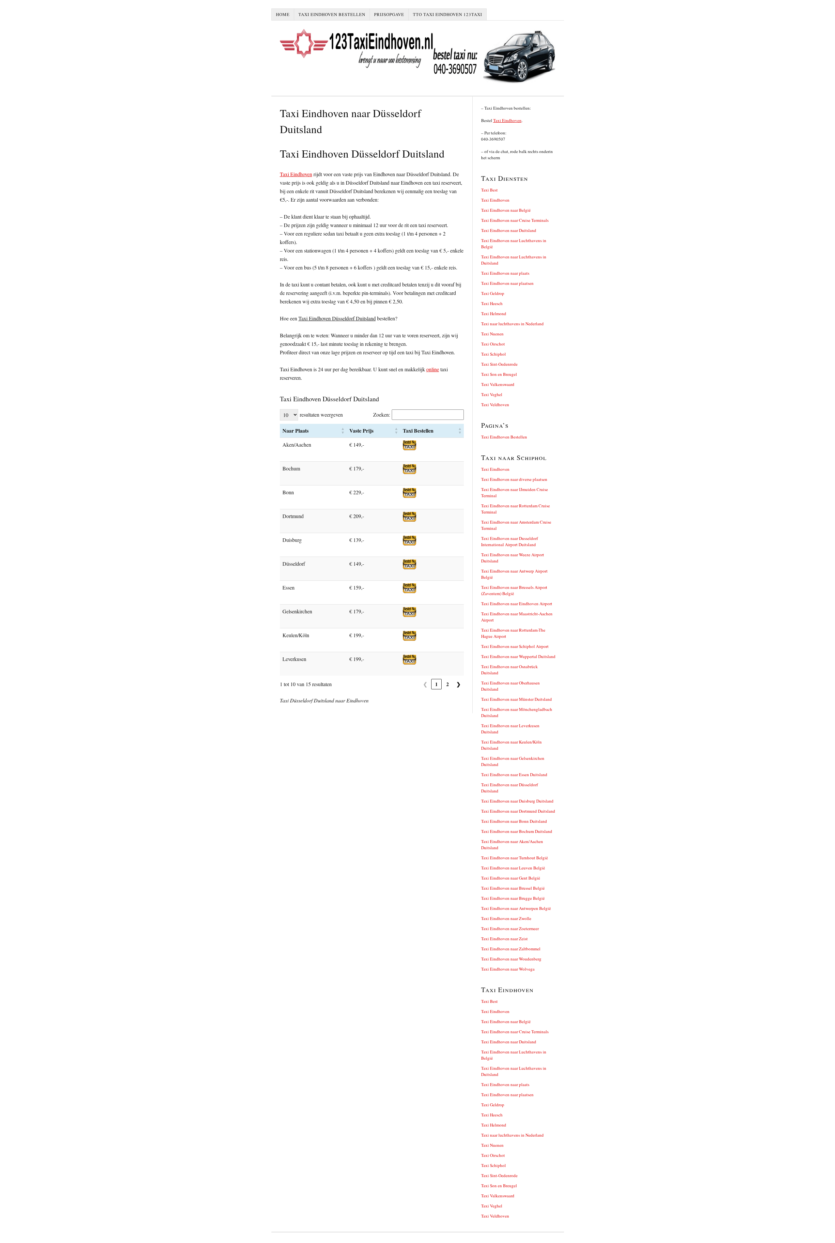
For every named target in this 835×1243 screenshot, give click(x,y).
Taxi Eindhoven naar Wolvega (508, 969)
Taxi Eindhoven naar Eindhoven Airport (516, 603)
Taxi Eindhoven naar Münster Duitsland (516, 699)
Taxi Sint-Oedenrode (499, 364)
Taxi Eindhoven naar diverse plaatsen (514, 479)
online (432, 369)
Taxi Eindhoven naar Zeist (504, 939)
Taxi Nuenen (492, 334)
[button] (343, 430)
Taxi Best (489, 190)
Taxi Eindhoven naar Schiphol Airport (515, 646)
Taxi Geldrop (492, 293)
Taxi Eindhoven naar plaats (505, 273)
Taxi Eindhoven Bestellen (331, 14)
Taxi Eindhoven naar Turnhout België (514, 858)
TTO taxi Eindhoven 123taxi (447, 14)
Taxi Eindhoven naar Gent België (510, 878)
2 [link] (447, 684)
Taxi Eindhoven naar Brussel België (513, 888)
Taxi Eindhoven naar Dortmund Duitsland (518, 811)
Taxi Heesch (492, 303)
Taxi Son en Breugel (499, 374)
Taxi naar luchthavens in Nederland (512, 324)
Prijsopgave (389, 14)
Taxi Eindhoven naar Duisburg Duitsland (517, 801)
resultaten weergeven (321, 414)
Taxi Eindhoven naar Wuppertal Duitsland (518, 656)
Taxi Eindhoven (296, 174)
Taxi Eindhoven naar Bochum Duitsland (516, 831)
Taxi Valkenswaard (497, 384)
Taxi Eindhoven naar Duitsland (508, 230)
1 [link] (436, 684)
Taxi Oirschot (493, 344)
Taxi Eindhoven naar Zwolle (506, 918)
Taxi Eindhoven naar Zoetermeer (510, 928)
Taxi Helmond (493, 313)
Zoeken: (381, 414)
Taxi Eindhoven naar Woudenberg (511, 959)
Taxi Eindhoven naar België (506, 210)
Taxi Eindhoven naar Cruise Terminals (515, 220)
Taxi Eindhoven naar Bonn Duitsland (514, 821)
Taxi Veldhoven (495, 404)
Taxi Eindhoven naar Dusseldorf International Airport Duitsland (509, 541)
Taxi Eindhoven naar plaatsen (507, 283)
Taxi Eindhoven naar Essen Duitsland (514, 774)
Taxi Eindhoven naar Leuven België (513, 868)
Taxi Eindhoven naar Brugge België (513, 898)
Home (283, 14)
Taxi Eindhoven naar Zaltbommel (510, 949)
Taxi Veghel (491, 394)
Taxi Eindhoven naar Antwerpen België (516, 908)
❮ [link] (425, 684)
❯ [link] (458, 684)
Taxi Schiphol (493, 354)
